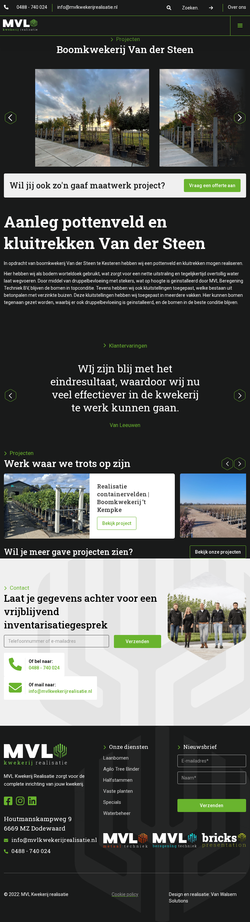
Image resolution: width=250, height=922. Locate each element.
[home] (18, 23)
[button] (240, 25)
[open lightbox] (92, 126)
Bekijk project (116, 523)
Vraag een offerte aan (212, 185)
